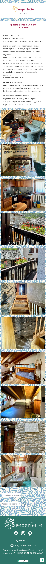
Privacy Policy (24, 561)
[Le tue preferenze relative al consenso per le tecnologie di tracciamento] (42, 560)
